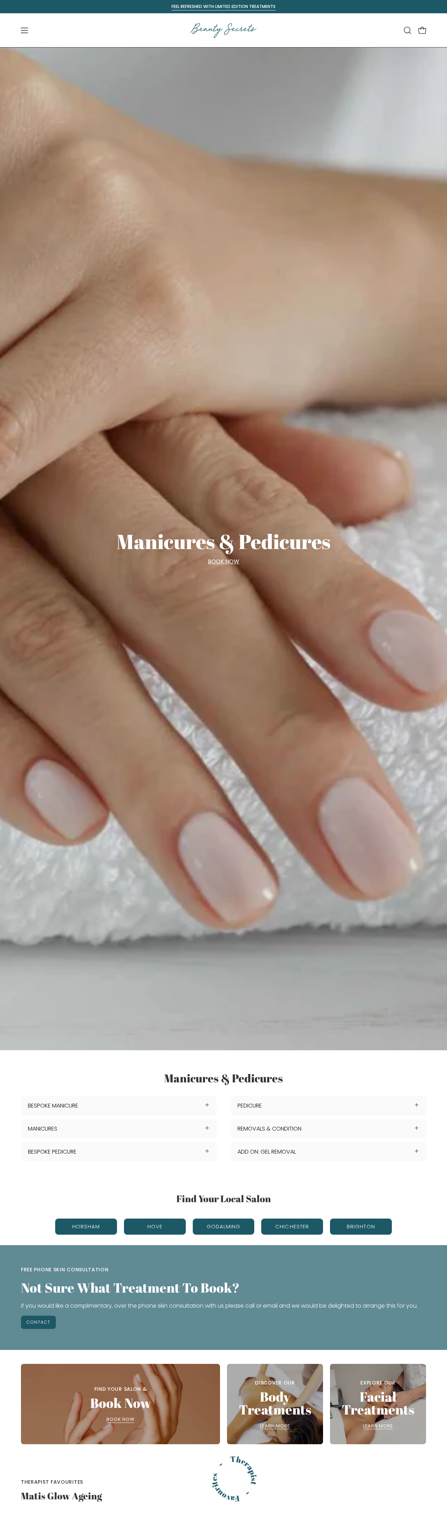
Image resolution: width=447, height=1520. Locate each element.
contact (38, 1322)
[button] (407, 30)
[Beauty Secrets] (223, 30)
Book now (121, 1419)
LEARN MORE (378, 1426)
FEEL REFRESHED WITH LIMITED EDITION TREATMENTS (223, 6)
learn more (275, 1426)
